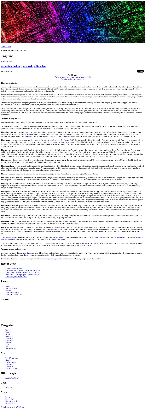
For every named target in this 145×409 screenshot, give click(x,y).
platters (8, 290)
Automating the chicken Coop (16, 277)
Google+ (8, 360)
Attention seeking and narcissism (72, 79)
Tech (7, 346)
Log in (7, 397)
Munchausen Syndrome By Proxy (56, 140)
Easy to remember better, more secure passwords (22, 270)
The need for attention (62, 77)
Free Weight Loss (11, 358)
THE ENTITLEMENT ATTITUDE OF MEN (22, 272)
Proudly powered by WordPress (12, 407)
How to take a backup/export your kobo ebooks (22, 275)
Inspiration (9, 340)
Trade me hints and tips (13, 294)
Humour (8, 336)
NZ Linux (9, 387)
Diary (7, 330)
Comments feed (11, 401)
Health (7, 334)
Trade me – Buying (12, 292)
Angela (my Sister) (12, 378)
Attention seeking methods (81, 77)
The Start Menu (11, 368)
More (76, 223)
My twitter (9, 366)
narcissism (27, 253)
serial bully (99, 237)
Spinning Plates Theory (13, 268)
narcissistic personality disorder (51, 259)
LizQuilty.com (6, 47)
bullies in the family (58, 239)
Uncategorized (10, 348)
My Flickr (9, 364)
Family (7, 332)
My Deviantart (10, 362)
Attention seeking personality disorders (23, 66)
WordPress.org (10, 403)
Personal (8, 342)
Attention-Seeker (119, 237)
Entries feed (9, 399)
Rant (7, 344)
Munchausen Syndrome (24, 134)
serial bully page (85, 245)
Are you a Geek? (11, 288)
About (7, 286)
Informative (9, 338)
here (11, 71)
